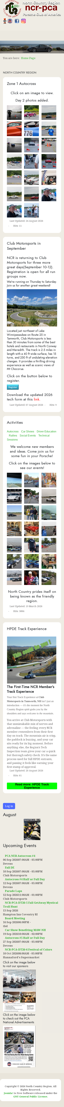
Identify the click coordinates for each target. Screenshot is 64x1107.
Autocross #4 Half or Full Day (25, 879)
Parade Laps (13, 891)
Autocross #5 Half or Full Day (25, 938)
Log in (9, 806)
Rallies (13, 435)
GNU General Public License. (30, 1096)
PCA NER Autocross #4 (20, 856)
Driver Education (46, 431)
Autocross (13, 431)
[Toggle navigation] (1, 29)
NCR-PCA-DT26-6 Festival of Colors (28, 949)
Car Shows (27, 431)
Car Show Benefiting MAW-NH (25, 930)
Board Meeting (15, 918)
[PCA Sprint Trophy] (19, 1046)
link (36, 399)
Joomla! (8, 1093)
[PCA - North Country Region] (32, 8)
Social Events (28, 435)
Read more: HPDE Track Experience (32, 786)
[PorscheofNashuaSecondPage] (19, 990)
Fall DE (9, 867)
